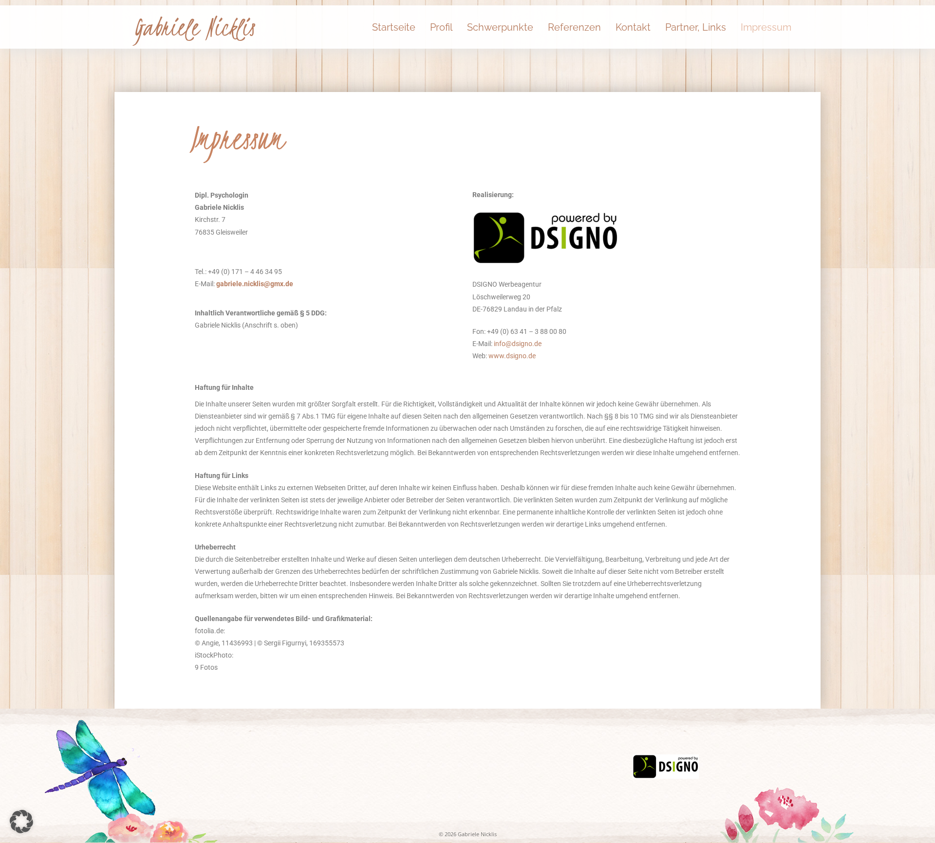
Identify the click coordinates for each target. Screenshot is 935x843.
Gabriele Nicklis (194, 27)
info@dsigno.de (518, 344)
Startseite (393, 27)
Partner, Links (695, 27)
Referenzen (574, 27)
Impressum (766, 27)
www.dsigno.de (512, 356)
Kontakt (633, 27)
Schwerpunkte (500, 27)
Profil (441, 27)
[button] (21, 821)
